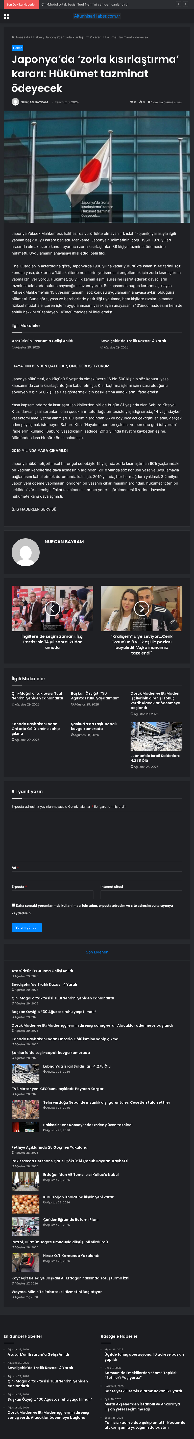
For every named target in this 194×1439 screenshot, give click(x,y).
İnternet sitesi (112, 887)
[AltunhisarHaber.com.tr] (97, 16)
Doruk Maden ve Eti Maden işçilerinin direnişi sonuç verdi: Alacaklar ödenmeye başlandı (155, 700)
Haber (37, 37)
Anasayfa (22, 37)
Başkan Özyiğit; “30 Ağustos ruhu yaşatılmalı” (95, 696)
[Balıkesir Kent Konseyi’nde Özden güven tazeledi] (25, 1131)
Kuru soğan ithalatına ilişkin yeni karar (78, 1197)
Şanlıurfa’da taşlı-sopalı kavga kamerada (94, 726)
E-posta (19, 887)
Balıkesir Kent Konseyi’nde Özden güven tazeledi (88, 1124)
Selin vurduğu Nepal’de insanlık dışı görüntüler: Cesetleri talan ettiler (106, 1102)
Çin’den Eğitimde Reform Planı (71, 1219)
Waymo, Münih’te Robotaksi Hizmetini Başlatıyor (57, 1291)
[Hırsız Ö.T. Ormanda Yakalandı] (25, 1262)
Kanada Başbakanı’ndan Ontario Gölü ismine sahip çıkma (36, 728)
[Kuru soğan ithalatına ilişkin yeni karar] (25, 1204)
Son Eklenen (97, 952)
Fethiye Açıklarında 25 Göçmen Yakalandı (50, 1147)
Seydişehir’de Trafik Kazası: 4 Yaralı (133, 340)
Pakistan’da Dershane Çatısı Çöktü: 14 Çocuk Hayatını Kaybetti (70, 1161)
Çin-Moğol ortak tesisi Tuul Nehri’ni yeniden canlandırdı (84, 4)
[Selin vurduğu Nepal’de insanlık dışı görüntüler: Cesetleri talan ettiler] (25, 1109)
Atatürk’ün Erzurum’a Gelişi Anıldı (42, 340)
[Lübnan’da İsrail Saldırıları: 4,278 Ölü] (156, 736)
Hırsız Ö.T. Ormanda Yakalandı (71, 1255)
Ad (15, 868)
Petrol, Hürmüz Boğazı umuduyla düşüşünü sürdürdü (60, 1242)
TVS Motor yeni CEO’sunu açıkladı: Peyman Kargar (58, 1088)
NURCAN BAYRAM (34, 102)
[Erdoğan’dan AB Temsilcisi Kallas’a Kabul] (25, 1181)
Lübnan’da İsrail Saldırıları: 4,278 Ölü (155, 758)
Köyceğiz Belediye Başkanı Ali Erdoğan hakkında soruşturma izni (70, 1278)
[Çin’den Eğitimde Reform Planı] (25, 1226)
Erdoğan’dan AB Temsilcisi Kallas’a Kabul (81, 1174)
